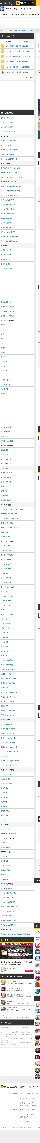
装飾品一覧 (4, 495)
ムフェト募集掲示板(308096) (10, 191)
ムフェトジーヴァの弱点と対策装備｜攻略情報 (20, 51)
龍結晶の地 (4, 879)
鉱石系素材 (4, 797)
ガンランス (4, 361)
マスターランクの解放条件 (9, 150)
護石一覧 (4, 491)
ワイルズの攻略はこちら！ (9, 131)
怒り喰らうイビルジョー (9, 669)
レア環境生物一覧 (7, 783)
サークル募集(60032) (8, 213)
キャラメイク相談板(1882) (9, 236)
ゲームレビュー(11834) (8, 232)
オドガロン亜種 (6, 568)
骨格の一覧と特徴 (7, 523)
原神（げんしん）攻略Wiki (28, 1110)
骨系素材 (4, 806)
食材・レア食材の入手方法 (9, 906)
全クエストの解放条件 (8, 729)
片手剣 (3, 325)
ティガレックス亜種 (7, 587)
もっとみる (29, 77)
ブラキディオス (6, 628)
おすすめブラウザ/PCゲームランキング (18, 1017)
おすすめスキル (6, 477)
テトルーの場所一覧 (7, 911)
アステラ (4, 856)
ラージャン (4, 655)
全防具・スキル (6, 255)
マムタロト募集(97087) (8, 204)
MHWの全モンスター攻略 (9, 514)
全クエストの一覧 (7, 724)
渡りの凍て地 (5, 847)
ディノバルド (5, 591)
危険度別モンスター (7, 532)
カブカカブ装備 (6, 427)
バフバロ (4, 619)
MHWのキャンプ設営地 (8, 834)
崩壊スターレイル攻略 (26, 1103)
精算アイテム (5, 811)
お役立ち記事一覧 (7, 888)
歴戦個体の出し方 (7, 537)
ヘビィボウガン (6, 384)
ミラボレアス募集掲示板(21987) (11, 186)
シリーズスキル (6, 482)
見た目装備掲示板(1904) (9, 241)
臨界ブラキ (4, 706)
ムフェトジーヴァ (7, 651)
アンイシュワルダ (7, 550)
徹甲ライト (4, 389)
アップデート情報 (7, 122)
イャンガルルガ (6, 564)
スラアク (4, 370)
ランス (3, 357)
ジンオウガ (4, 573)
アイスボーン (14, 14)
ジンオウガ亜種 (6, 578)
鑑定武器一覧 (5, 259)
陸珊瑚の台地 (5, 870)
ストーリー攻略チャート (9, 145)
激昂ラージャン (6, 688)
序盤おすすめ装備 (7, 441)
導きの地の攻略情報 (7, 154)
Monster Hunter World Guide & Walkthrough (16, 934)
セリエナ (4, 843)
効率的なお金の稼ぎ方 (8, 925)
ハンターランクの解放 (8, 893)
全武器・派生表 (6, 250)
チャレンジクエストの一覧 (9, 751)
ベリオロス (4, 637)
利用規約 (22, 1087)
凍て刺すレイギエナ (7, 674)
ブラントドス (5, 633)
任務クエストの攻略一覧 (9, 140)
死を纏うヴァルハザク (8, 697)
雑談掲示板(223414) (7, 218)
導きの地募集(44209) (8, 200)
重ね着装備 (4, 450)
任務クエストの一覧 (7, 733)
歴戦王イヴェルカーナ (8, 710)
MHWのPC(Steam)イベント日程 (11, 177)
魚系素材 (4, 802)
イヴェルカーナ (6, 559)
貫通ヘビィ (4, 393)
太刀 (2, 334)
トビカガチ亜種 (6, 601)
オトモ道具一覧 (6, 464)
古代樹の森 (4, 861)
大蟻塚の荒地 (5, 865)
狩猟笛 (3, 348)
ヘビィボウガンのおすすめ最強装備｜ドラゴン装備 (20, 67)
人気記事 (8, 41)
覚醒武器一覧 (5, 264)
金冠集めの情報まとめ (8, 920)
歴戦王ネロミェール (7, 715)
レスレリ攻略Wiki (25, 1122)
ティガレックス (6, 582)
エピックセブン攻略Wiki (27, 1114)
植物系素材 (4, 788)
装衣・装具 (4, 454)
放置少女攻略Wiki (25, 1117)
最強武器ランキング (7, 307)
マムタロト (4, 642)
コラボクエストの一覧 (8, 742)
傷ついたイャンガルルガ (9, 678)
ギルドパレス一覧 (7, 268)
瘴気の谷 (4, 875)
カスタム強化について (8, 897)
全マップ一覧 (5, 829)
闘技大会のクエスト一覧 (9, 747)
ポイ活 (11, 3)
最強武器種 (32, 14)
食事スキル (4, 486)
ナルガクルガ (5, 605)
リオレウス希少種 (7, 665)
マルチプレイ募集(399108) (9, 195)
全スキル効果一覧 (7, 473)
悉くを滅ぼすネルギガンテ (9, 692)
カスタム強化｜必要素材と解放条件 (17, 46)
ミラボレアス (5, 646)
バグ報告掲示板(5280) (8, 227)
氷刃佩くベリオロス (7, 701)
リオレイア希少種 (7, 660)
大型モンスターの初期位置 (9, 518)
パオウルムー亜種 (7, 614)
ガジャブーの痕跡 (7, 916)
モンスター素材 (6, 815)
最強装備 (24, 14)
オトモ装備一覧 (6, 459)
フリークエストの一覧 (8, 738)
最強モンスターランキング (9, 527)
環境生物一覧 (5, 779)
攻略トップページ (7, 118)
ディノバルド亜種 (7, 596)
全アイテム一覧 (6, 774)
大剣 (2, 329)
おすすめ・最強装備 (7, 316)
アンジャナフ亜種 (7, 555)
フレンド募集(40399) (8, 209)
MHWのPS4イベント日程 (9, 172)
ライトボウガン (6, 380)
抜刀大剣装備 (5, 432)
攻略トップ (4, 14)
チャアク (4, 366)
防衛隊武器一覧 (6, 302)
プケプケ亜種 (5, 623)
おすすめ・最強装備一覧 (9, 159)
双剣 (2, 338)
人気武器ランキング (7, 311)
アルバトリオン (6, 546)
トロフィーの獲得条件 (8, 902)
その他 (3, 820)
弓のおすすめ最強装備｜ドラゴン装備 (18, 56)
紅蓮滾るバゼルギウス (8, 683)
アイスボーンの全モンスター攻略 (12, 509)
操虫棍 (3, 352)
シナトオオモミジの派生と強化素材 (17, 62)
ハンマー (4, 343)
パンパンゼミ (5, 436)
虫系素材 (4, 792)
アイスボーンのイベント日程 (10, 168)
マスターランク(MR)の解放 (10, 761)
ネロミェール (5, 610)
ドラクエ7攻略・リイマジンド (29, 1098)
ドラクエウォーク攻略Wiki (28, 1106)
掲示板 (26, 41)
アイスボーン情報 (7, 127)
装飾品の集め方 (6, 500)
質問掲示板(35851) (7, 223)
